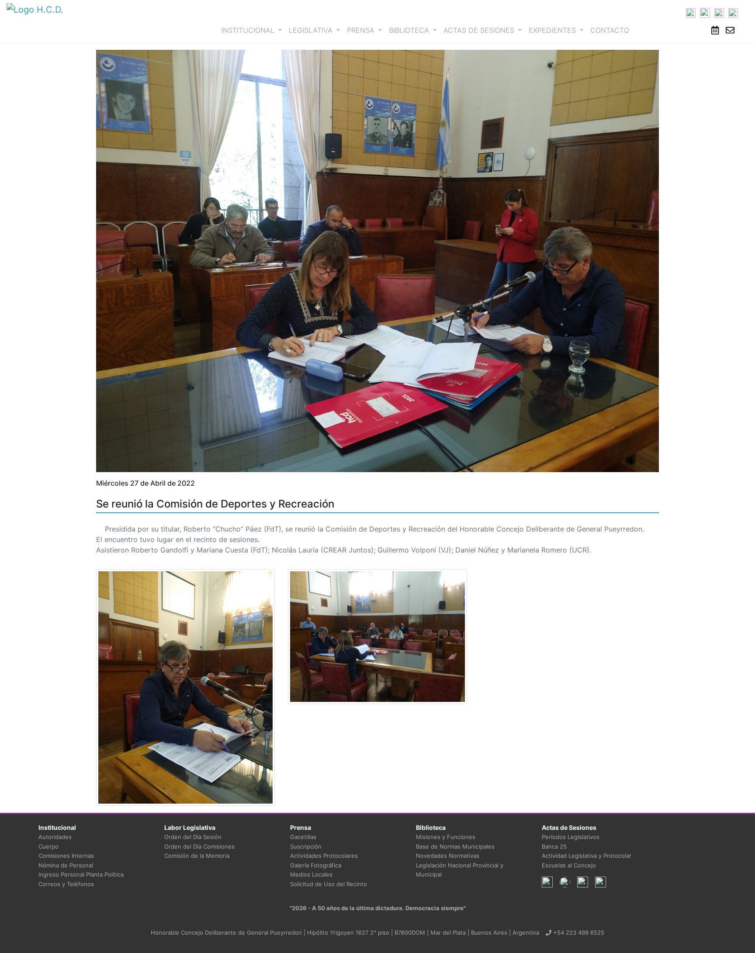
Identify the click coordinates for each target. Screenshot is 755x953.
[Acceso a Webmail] (730, 30)
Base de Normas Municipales (455, 846)
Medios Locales (311, 874)
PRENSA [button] (362, 30)
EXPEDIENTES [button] (553, 30)
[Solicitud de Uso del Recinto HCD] (715, 30)
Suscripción (306, 846)
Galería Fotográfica (315, 865)
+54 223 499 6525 (577, 932)
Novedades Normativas (447, 855)
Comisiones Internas (66, 855)
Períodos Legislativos (570, 836)
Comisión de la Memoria (196, 855)
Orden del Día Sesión (193, 836)
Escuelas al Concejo (569, 865)
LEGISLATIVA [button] (312, 30)
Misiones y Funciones (445, 836)
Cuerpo (48, 846)
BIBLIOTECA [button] (410, 30)
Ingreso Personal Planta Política (81, 874)
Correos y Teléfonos (66, 883)
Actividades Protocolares (324, 855)
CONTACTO (609, 30)
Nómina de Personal (65, 865)
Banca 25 (554, 846)
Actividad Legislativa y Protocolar (586, 855)
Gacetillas (303, 836)
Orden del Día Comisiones (199, 846)
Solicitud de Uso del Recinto (328, 883)
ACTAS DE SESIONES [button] (479, 30)
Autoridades (55, 836)
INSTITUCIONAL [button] (253, 30)
